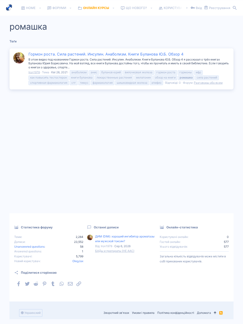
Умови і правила (143, 313)
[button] (40, 8)
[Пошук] (234, 8)
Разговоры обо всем (208, 82)
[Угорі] (215, 313)
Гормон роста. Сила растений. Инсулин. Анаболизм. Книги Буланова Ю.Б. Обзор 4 (105, 54)
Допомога (204, 313)
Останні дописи (106, 227)
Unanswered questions (29, 246)
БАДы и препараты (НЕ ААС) (114, 251)
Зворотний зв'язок (116, 313)
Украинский (32, 313)
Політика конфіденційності (175, 313)
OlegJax (77, 261)
